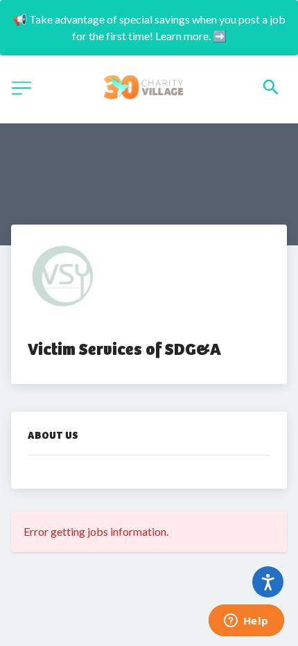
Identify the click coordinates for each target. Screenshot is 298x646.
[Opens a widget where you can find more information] (246, 621)
